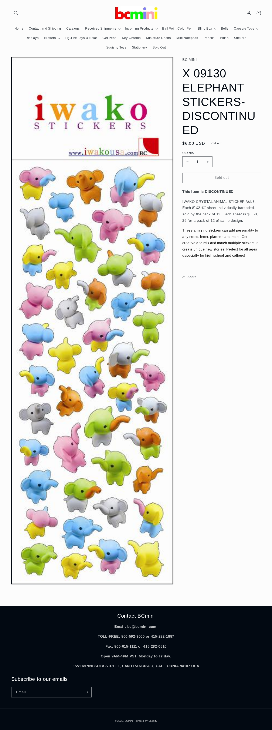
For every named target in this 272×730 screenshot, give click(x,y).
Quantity (188, 153)
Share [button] (191, 277)
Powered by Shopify (145, 721)
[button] (16, 13)
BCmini (129, 721)
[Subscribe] (86, 692)
